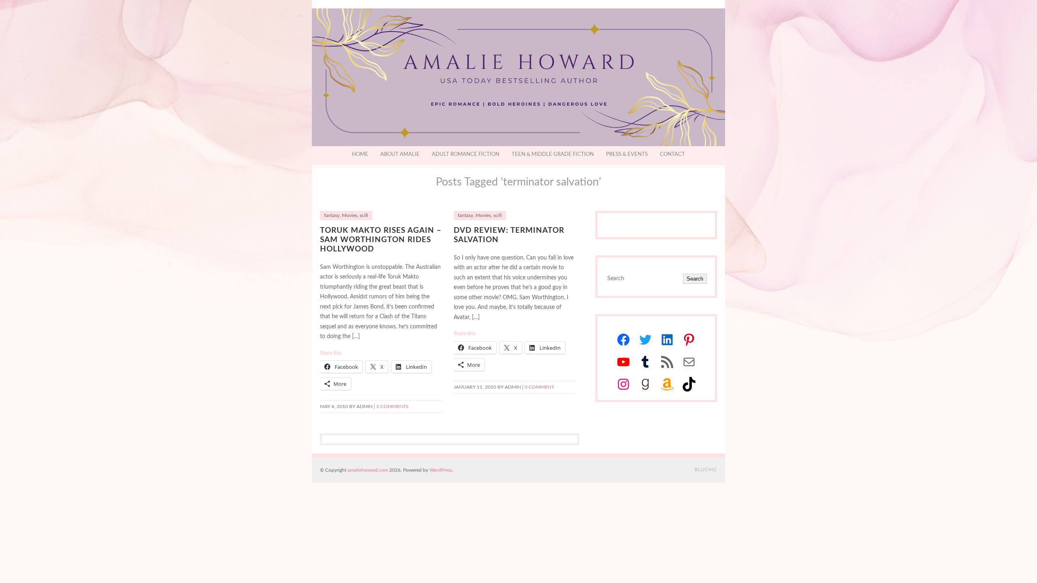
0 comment (539, 387)
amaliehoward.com (368, 470)
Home (360, 154)
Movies (349, 215)
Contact (672, 154)
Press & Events (627, 154)
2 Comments (392, 406)
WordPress (440, 470)
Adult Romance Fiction (465, 154)
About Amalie (400, 154)
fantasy (331, 215)
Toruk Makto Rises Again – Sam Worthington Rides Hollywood (381, 240)
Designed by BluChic (706, 470)
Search (695, 279)
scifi (364, 215)
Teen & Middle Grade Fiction (553, 154)
